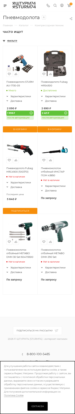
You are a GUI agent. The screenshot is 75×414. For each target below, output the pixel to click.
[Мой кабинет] (62, 6)
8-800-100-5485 (38, 354)
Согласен (37, 406)
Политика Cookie (13, 395)
